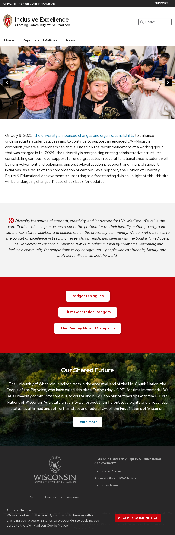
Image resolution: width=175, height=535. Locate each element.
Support (161, 3)
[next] (168, 82)
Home (9, 40)
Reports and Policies (40, 40)
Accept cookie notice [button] (138, 518)
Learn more (88, 421)
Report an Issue (106, 485)
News (70, 40)
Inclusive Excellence (42, 19)
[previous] (6, 82)
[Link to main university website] (54, 483)
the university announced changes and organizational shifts (84, 135)
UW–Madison (29, 4)
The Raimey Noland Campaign (87, 328)
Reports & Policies (108, 471)
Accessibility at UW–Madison (115, 478)
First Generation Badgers (87, 311)
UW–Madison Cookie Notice (47, 525)
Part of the (55, 497)
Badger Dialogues (87, 295)
